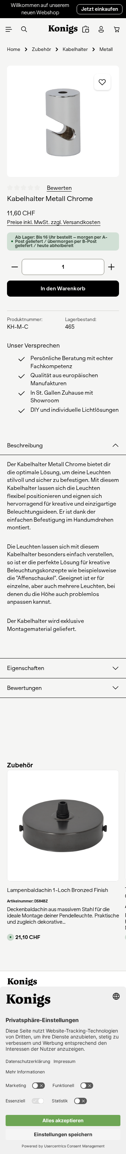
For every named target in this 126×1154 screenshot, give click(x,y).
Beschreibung (25, 445)
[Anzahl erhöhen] (111, 267)
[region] (63, 121)
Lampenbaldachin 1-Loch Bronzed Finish (57, 890)
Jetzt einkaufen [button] (99, 9)
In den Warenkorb (63, 288)
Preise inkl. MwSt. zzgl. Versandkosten (53, 222)
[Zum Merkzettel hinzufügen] (102, 82)
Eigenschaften (25, 668)
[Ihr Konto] (101, 29)
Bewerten (59, 188)
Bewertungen (24, 688)
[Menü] (9, 29)
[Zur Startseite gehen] (63, 29)
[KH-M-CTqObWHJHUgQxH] (63, 121)
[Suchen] (24, 29)
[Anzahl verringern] (14, 267)
